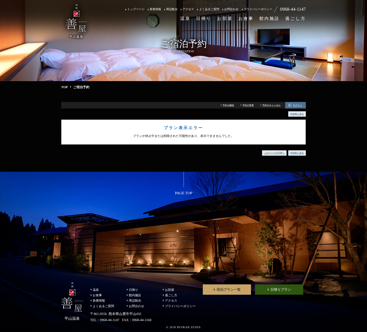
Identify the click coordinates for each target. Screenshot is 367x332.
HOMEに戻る (297, 114)
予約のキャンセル (271, 105)
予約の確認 (228, 105)
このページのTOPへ (274, 153)
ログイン (297, 105)
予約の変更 (248, 105)
